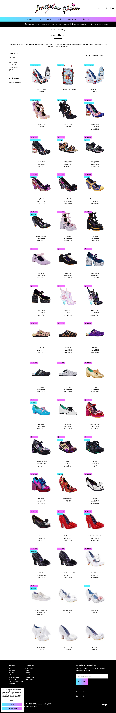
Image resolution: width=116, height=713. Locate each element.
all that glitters (13, 67)
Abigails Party (41, 647)
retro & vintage (13, 65)
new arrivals (12, 57)
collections (85, 19)
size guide (12, 670)
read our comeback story (80, 24)
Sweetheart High (95, 424)
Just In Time (68, 536)
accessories (72, 19)
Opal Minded (95, 573)
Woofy (95, 498)
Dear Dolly (95, 387)
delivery (11, 673)
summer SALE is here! (60, 24)
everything (29, 19)
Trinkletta (68, 236)
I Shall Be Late (41, 89)
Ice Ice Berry (95, 124)
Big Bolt (68, 461)
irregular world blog (16, 681)
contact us (12, 679)
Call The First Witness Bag (68, 89)
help (10, 668)
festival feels (13, 62)
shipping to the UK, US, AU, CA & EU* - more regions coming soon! (27, 24)
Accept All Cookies (12, 708)
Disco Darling (95, 273)
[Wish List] (102, 8)
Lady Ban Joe (41, 199)
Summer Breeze (68, 610)
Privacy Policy (16, 696)
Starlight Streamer (41, 610)
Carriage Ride (95, 610)
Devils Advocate (68, 498)
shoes (49, 19)
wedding (60, 19)
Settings (12, 700)
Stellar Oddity (68, 310)
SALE (40, 19)
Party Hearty (41, 498)
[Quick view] (50, 66)
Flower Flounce (95, 199)
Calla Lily (41, 273)
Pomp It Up (41, 124)
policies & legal (14, 677)
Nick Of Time (68, 647)
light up (11, 70)
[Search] (99, 8)
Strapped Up (68, 162)
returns (11, 675)
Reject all (12, 704)
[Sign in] (106, 8)
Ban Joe (95, 647)
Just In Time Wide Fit (95, 536)
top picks (11, 60)
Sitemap (12, 684)
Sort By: (87, 56)
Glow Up (41, 348)
